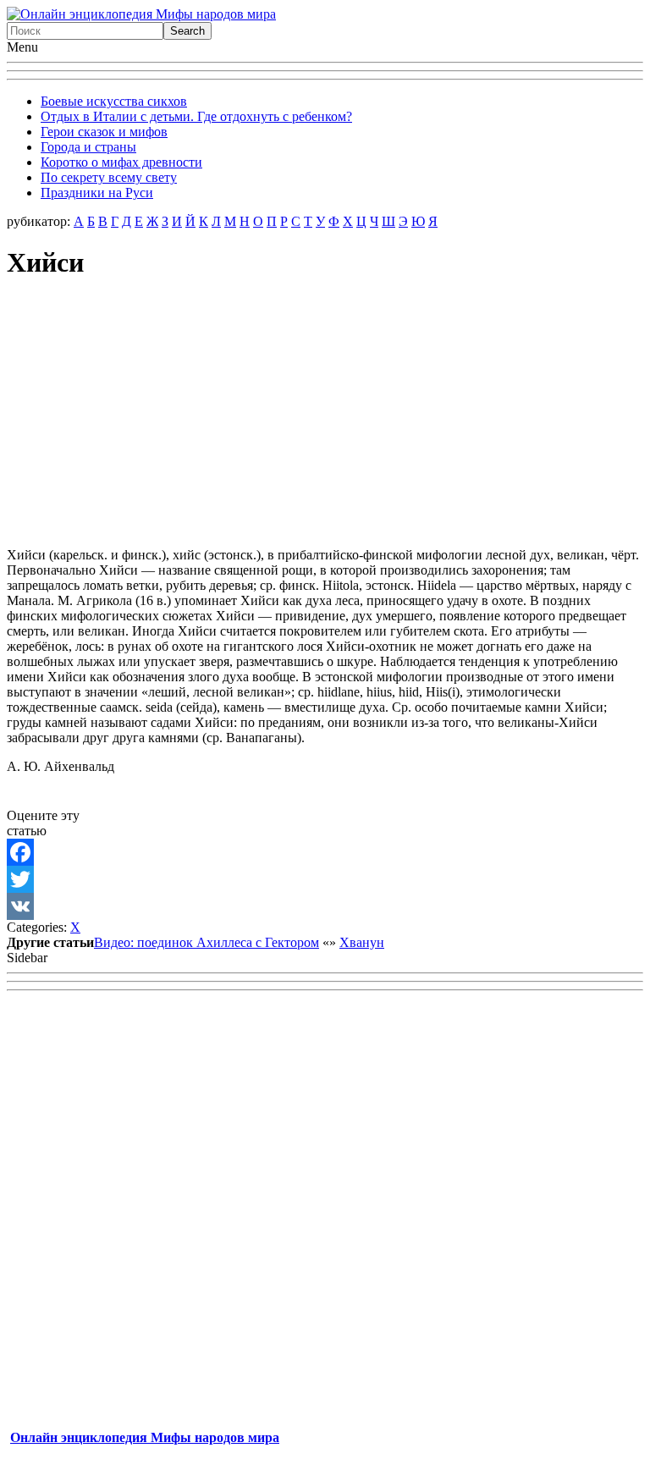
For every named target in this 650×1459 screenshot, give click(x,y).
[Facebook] (325, 852)
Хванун (361, 942)
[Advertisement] (325, 415)
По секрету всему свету (109, 177)
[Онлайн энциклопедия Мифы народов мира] (141, 14)
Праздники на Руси (97, 192)
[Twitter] (325, 879)
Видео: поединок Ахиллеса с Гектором (206, 942)
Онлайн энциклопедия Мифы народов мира (144, 1437)
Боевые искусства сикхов (114, 101)
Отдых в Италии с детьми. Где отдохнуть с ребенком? (196, 116)
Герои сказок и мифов (104, 131)
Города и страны (88, 147)
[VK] (325, 906)
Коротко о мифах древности (121, 162)
